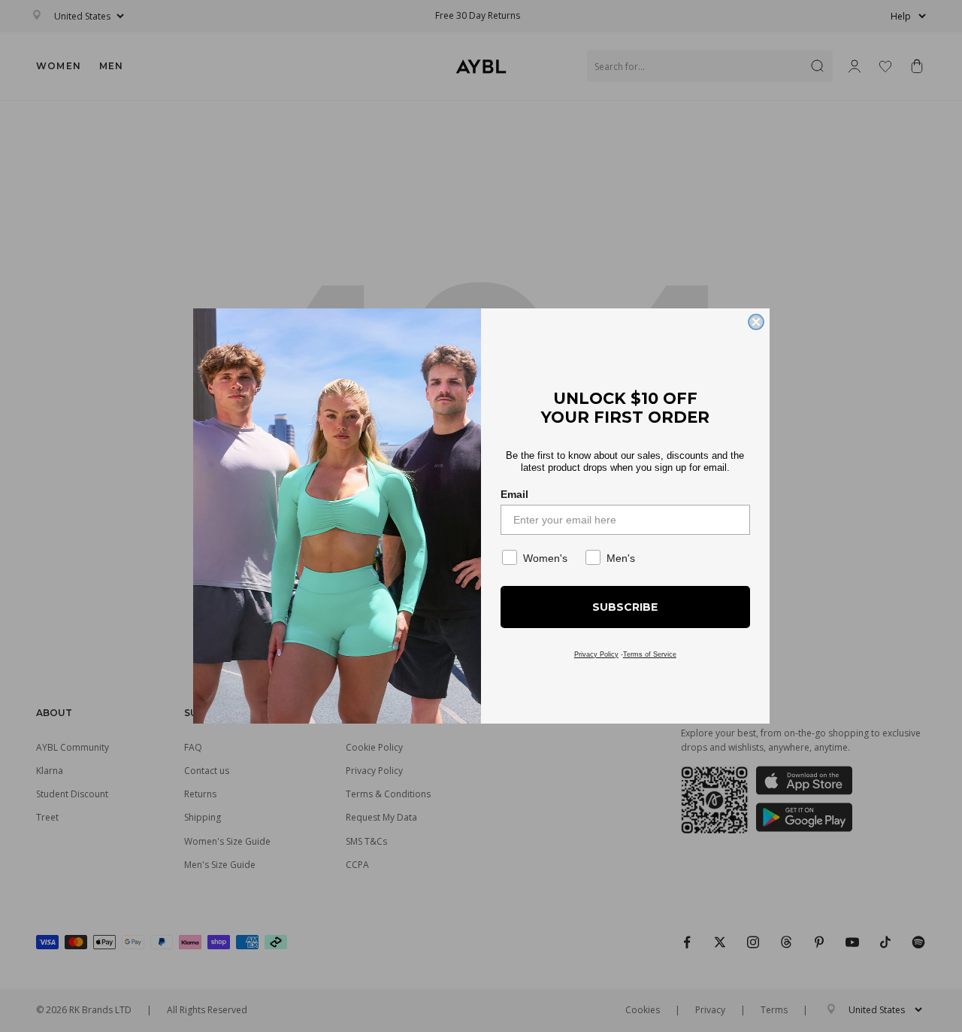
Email (514, 494)
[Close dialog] (756, 321)
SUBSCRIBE (625, 607)
